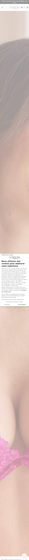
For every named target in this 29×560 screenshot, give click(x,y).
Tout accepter (22, 304)
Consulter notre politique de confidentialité (13, 299)
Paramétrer (7, 304)
